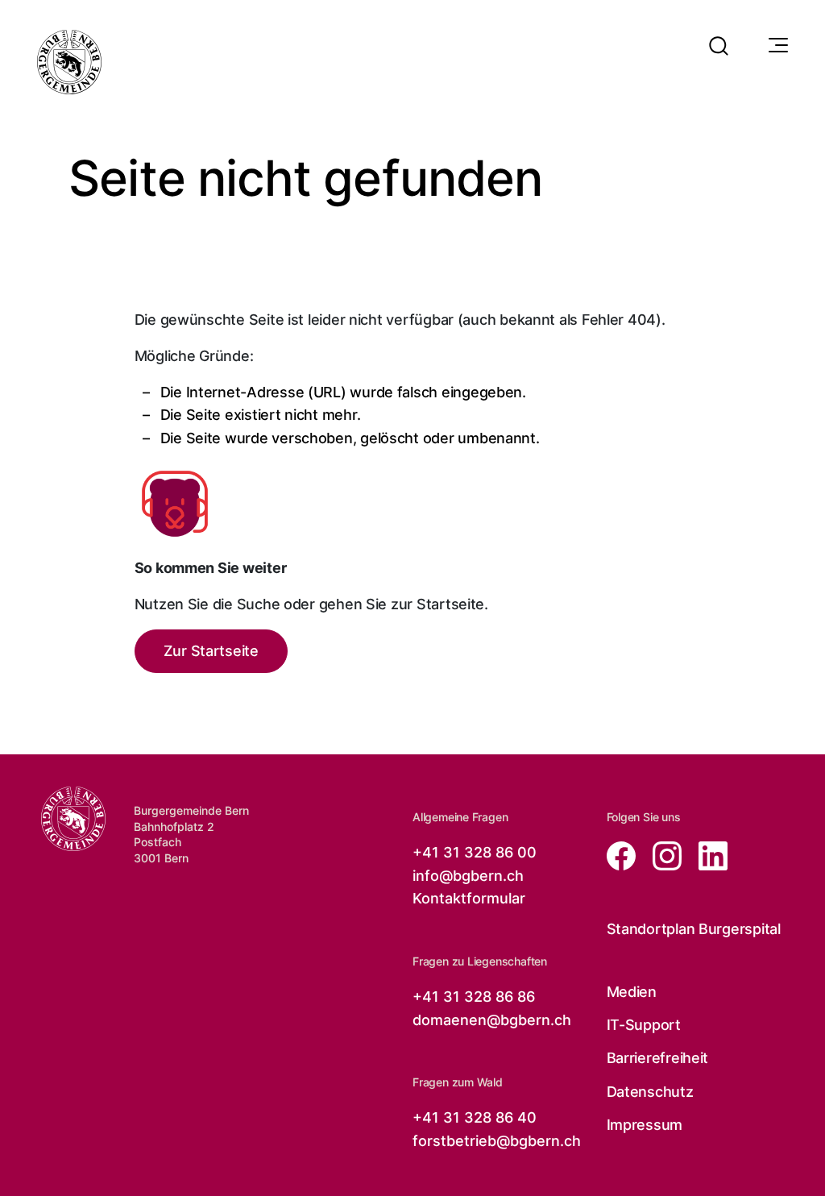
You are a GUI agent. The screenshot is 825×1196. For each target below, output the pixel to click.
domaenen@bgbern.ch (491, 1019)
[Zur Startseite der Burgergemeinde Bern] (69, 62)
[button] (718, 36)
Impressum (645, 1124)
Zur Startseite (211, 650)
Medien (632, 991)
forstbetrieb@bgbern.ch (496, 1140)
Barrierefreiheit (658, 1057)
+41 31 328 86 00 (474, 852)
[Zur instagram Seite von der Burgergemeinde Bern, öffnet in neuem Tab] (663, 854)
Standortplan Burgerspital (694, 928)
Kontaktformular (468, 898)
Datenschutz (650, 1091)
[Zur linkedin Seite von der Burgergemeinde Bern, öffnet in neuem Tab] (707, 854)
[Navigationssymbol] (776, 46)
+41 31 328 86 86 (473, 996)
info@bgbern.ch (468, 875)
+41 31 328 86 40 (474, 1117)
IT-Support (644, 1024)
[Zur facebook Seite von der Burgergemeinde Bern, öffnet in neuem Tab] (623, 854)
